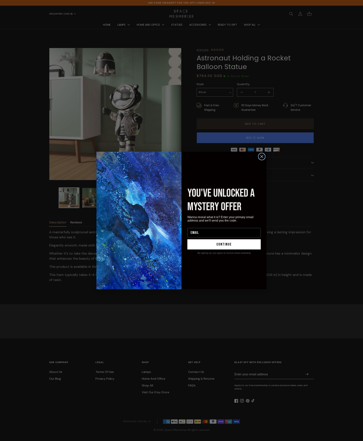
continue (224, 244)
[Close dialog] (261, 156)
